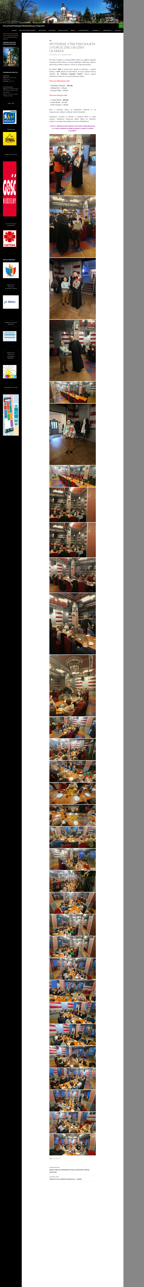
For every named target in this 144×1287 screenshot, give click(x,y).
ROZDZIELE (118, 30)
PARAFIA (73, 30)
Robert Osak (67, 54)
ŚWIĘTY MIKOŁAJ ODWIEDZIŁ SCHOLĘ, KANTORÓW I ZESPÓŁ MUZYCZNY (69, 1170)
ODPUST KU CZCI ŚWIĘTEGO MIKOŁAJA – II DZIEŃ (65, 1178)
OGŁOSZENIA (52, 30)
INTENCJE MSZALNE (63, 30)
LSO (50, 40)
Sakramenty (95, 30)
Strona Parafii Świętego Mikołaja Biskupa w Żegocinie (24, 26)
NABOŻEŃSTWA (107, 30)
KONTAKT (14, 30)
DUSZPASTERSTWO (83, 30)
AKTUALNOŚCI (42, 30)
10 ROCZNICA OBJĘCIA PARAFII (27, 30)
